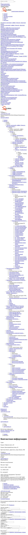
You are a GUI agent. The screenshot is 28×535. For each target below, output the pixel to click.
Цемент (18, 91)
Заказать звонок (4, 6)
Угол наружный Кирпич (21, 258)
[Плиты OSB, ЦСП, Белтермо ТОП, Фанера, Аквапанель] (17, 293)
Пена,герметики (5, 93)
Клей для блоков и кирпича (19, 369)
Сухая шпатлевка (16, 355)
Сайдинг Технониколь (17, 135)
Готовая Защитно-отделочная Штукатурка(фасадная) (16, 288)
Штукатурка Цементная (18, 362)
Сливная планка (19, 267)
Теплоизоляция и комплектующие (9, 79)
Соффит (7, 27)
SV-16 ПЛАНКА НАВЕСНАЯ (19, 200)
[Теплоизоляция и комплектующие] (23, 333)
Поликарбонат (4, 77)
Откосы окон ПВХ (5, 104)
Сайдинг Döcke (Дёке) (17, 166)
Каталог (5, 15)
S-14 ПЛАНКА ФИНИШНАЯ (18, 211)
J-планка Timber (19, 232)
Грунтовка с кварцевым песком (19, 379)
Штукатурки (12, 89)
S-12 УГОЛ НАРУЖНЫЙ (18, 219)
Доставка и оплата (7, 16)
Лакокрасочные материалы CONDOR (10, 40)
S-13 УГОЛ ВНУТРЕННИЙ (19, 216)
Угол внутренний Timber (21, 247)
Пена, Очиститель (5, 95)
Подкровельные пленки (10, 69)
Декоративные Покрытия (18, 44)
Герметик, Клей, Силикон (15, 95)
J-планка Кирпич (19, 233)
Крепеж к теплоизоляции (20, 82)
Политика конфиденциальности (11, 486)
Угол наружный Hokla (20, 228)
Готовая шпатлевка (16, 356)
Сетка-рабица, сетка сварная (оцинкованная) (11, 65)
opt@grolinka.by (7, 426)
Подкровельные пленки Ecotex (16, 329)
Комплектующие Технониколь (19, 191)
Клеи (16, 89)
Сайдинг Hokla (18, 165)
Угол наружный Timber (20, 256)
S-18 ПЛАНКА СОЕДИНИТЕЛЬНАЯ (20, 206)
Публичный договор (8, 484)
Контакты (5, 20)
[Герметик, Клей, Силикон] (22, 387)
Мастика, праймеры (14, 397)
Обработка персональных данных (11, 487)
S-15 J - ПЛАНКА (19, 198)
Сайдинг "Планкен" (20, 157)
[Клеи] (12, 364)
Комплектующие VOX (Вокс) (19, 192)
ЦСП (6, 52)
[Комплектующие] (18, 187)
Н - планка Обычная (20, 237)
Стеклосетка (4, 80)
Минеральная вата (11, 80)
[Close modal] (8, 525)
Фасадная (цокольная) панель (16, 175)
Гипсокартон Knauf (5, 34)
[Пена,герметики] (14, 382)
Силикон (14, 395)
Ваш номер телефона (6, 510)
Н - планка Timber (19, 238)
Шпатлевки (6, 89)
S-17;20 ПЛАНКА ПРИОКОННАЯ (19, 203)
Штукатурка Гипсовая (17, 361)
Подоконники (4, 101)
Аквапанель (14, 52)
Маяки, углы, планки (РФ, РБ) (16, 278)
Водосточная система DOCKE (8, 60)
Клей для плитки (16, 367)
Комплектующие (10, 30)
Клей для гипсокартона (18, 371)
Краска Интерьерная (6, 42)
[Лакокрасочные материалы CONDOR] (25, 280)
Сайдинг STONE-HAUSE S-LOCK (19, 163)
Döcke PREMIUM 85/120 (17, 61)
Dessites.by (11, 505)
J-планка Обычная (19, 231)
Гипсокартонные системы (7, 33)
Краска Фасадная (15, 42)
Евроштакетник (4, 84)
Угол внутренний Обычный (19, 246)
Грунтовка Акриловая (17, 378)
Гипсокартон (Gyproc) (14, 273)
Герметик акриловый (17, 391)
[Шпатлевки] (15, 351)
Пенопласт (11, 82)
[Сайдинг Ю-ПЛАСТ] (22, 143)
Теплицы (3, 74)
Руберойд (18, 69)
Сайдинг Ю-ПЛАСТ (17, 143)
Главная (5, 13)
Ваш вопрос (4, 530)
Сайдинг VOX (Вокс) (17, 142)
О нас (4, 19)
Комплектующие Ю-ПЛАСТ (19, 220)
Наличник (17, 266)
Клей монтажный (16, 396)
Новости (5, 17)
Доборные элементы (14, 326)
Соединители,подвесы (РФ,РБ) (12, 37)
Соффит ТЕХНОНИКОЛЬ (18, 171)
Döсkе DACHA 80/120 (6, 61)
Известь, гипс (12, 349)
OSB (3, 52)
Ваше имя (3, 508)
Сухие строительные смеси (7, 87)
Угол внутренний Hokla (21, 227)
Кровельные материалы (6, 67)
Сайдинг (3, 27)
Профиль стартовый (20, 229)
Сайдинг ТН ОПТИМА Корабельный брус (21, 140)
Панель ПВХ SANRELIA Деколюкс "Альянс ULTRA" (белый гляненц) (15, 306)
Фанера (9, 52)
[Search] (2, 111)
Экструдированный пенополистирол (18, 339)
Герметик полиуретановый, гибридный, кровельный (19, 393)
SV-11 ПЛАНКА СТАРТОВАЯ (19, 208)
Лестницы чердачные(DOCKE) (8, 98)
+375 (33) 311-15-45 (5, 113)
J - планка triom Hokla (20, 226)
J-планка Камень (19, 235)
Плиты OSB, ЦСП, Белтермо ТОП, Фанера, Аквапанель (15, 292)
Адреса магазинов (5, 4)
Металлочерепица (10, 70)
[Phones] (1, 111)
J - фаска (17, 236)
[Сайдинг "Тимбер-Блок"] (15, 151)
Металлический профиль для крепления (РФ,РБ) (16, 275)
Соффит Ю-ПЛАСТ (17, 174)
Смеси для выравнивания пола (16, 373)
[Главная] (6, 109)
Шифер (2, 69)
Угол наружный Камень (21, 259)
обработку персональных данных (17, 511)
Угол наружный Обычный (19, 255)
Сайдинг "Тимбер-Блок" (21, 149)
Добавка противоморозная (7, 88)
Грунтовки (13, 91)
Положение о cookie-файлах (10, 488)
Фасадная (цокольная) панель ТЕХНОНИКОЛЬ (19, 180)
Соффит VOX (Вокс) (17, 173)
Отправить (3, 513)
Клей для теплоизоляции (18, 370)
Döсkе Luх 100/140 (13, 315)
